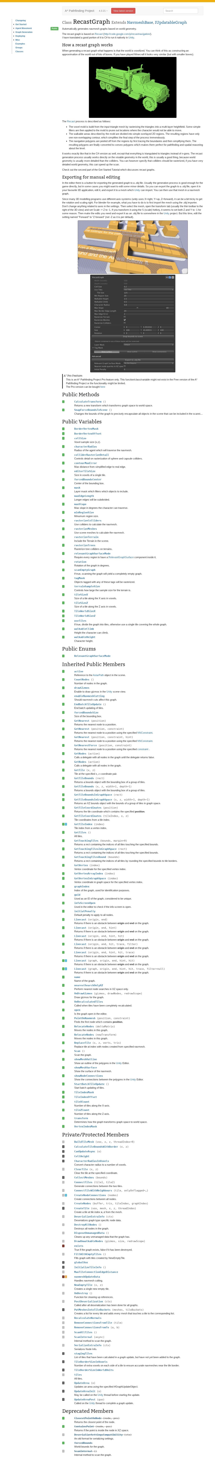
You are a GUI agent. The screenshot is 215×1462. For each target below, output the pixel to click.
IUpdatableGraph (171, 22)
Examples (20, 44)
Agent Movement (23, 28)
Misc (17, 40)
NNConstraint (144, 732)
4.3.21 (102, 10)
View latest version (123, 10)
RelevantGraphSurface (121, 557)
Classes (19, 51)
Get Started (20, 24)
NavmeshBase (140, 22)
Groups (19, 47)
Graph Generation (23, 32)
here (102, 386)
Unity (131, 37)
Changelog (20, 20)
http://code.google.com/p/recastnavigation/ (127, 34)
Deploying (20, 36)
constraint (143, 749)
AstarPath (98, 675)
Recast (99, 34)
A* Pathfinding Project (79, 10)
